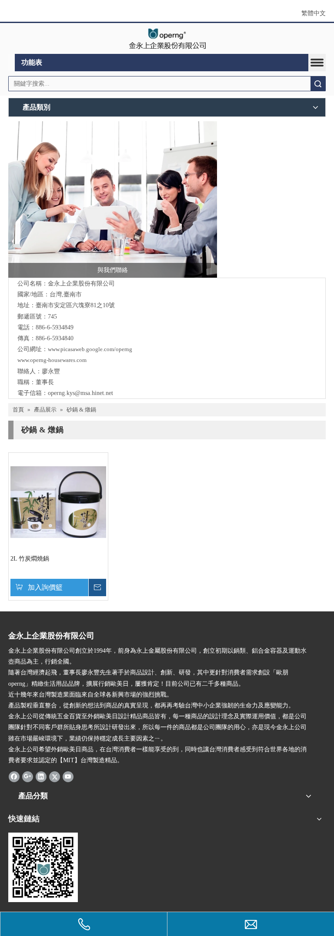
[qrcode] (43, 867)
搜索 (318, 83)
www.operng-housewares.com (52, 360)
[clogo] (167, 38)
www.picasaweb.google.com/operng (90, 349)
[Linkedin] (41, 776)
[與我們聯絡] (112, 199)
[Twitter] (54, 776)
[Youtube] (68, 776)
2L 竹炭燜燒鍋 (29, 558)
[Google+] (27, 776)
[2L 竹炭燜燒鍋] (58, 501)
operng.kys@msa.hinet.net (80, 393)
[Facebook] (14, 776)
